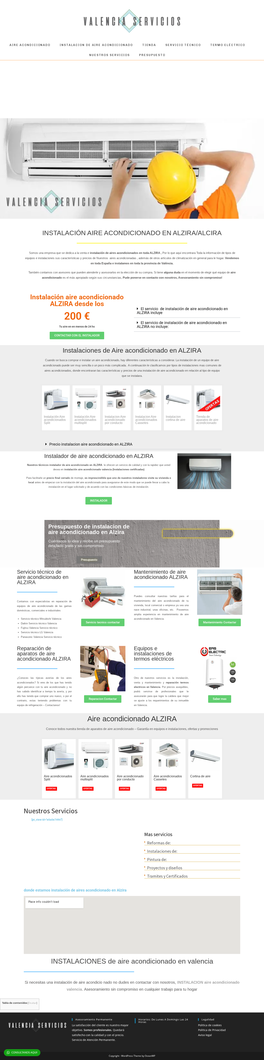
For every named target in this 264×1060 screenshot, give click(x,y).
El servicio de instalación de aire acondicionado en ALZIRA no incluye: (182, 324)
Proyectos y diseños (164, 867)
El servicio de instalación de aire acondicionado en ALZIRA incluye (182, 310)
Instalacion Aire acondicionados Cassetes (146, 420)
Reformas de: (159, 843)
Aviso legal (205, 1035)
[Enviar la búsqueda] (254, 21)
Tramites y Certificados (167, 876)
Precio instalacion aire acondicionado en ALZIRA (90, 444)
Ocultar (32, 1003)
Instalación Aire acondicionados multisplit (85, 420)
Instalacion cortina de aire (175, 418)
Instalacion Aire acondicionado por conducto (115, 420)
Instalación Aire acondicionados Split (55, 420)
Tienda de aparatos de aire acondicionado (207, 420)
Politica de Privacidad (212, 1030)
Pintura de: (157, 859)
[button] (187, 311)
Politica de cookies (210, 1025)
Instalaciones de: (162, 851)
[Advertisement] (132, 89)
